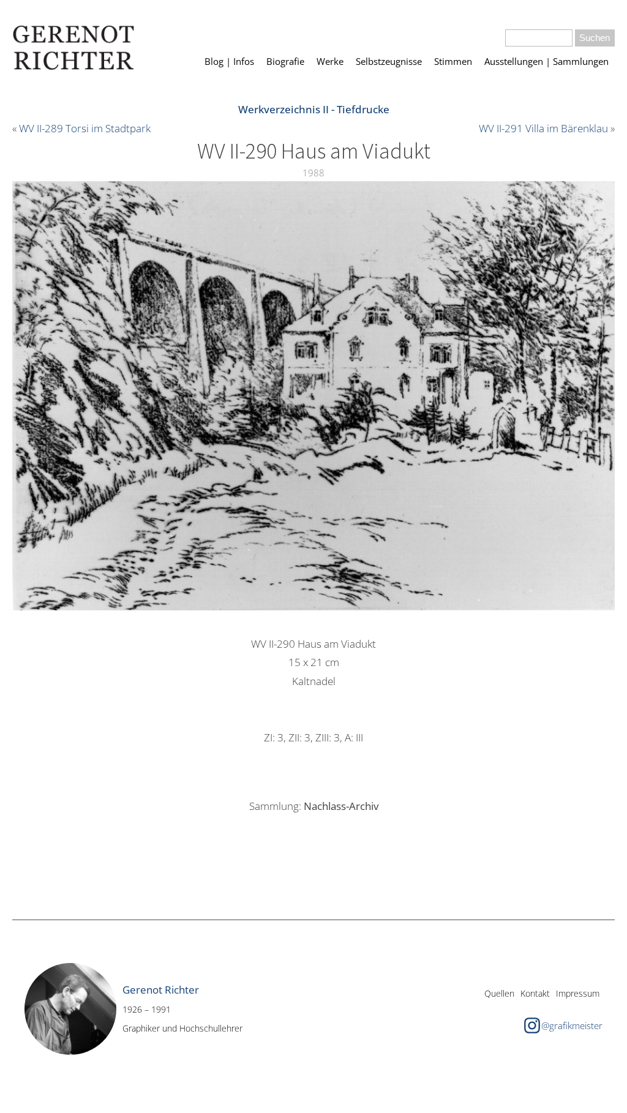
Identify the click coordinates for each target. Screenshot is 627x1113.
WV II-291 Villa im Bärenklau (543, 128)
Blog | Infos (229, 61)
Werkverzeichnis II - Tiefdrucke (313, 109)
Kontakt (535, 993)
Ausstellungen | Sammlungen (546, 61)
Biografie (285, 61)
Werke (330, 61)
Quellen (499, 993)
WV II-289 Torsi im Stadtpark (85, 128)
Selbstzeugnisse (389, 61)
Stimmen (453, 61)
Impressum (577, 993)
